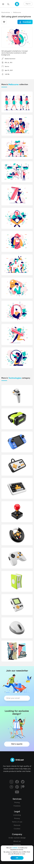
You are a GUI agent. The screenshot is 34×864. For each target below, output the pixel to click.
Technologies (14, 378)
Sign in (28, 4)
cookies (15, 848)
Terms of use (17, 822)
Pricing (17, 802)
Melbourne (17, 12)
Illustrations (5, 12)
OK (17, 858)
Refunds (17, 825)
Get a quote (16, 744)
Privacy (17, 818)
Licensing (17, 815)
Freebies (17, 806)
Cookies (17, 829)
